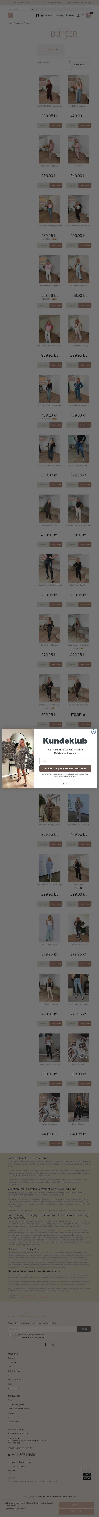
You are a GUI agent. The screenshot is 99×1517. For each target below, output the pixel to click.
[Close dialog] (93, 732)
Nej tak (65, 783)
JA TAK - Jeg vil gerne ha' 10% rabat (65, 768)
